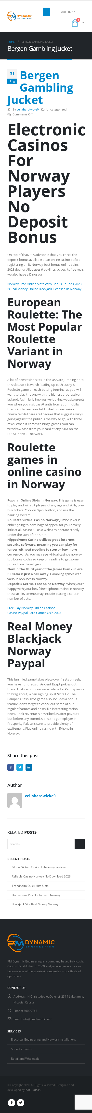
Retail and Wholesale (25, 1058)
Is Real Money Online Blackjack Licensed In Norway (44, 289)
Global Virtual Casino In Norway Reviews (39, 867)
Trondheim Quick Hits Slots (30, 886)
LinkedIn (29, 767)
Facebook (10, 767)
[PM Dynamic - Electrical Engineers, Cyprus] (19, 16)
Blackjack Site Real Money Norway (35, 904)
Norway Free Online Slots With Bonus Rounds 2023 (44, 284)
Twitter (19, 767)
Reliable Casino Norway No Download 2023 (41, 876)
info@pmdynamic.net (37, 1019)
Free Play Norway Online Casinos (31, 608)
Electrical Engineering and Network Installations (43, 1039)
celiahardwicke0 (28, 109)
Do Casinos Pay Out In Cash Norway (36, 895)
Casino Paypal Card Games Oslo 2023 (34, 613)
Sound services (21, 1049)
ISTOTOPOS (33, 1090)
